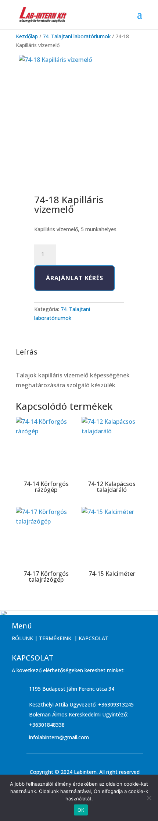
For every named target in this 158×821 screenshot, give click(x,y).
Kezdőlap (27, 36)
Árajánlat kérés (74, 278)
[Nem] (148, 797)
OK (81, 810)
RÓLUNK (22, 638)
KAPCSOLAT (93, 638)
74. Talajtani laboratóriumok (77, 36)
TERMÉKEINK (55, 638)
